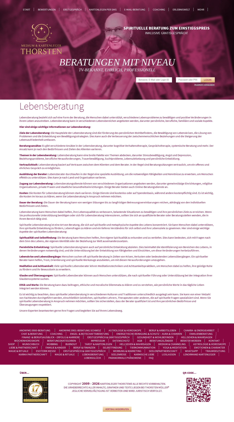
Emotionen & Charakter (209, 347)
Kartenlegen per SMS (103, 9)
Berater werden (190, 340)
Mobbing (52, 344)
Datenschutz (121, 340)
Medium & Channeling (172, 344)
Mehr (201, 9)
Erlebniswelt (181, 9)
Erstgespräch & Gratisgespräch (108, 337)
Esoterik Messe (46, 351)
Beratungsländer (161, 340)
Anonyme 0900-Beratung (34, 330)
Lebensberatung (93, 354)
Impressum (98, 340)
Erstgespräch (72, 9)
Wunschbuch (30, 344)
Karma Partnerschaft (33, 354)
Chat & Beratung (32, 333)
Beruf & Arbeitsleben (162, 330)
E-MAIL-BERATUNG (134, 9)
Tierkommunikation (142, 347)
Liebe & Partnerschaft (23, 347)
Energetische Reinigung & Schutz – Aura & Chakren (149, 333)
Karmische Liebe (144, 354)
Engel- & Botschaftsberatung (89, 333)
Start (26, 9)
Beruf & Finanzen (84, 347)
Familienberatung (201, 333)
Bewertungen (47, 9)
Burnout (71, 344)
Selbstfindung (112, 347)
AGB (139, 340)
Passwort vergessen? (204, 84)
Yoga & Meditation (175, 347)
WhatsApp (191, 351)
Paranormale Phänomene (124, 357)
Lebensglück (92, 357)
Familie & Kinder (56, 347)
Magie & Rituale (18, 351)
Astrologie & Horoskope (125, 330)
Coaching (159, 9)
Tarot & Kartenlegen (98, 344)
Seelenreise (118, 354)
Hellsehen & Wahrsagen (196, 337)
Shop (11, 344)
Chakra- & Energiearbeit (199, 330)
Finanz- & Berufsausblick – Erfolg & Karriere (51, 337)
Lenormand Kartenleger (199, 354)
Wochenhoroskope (27, 340)
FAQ (151, 357)
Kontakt (214, 340)
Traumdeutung (215, 351)
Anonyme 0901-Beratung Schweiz (80, 330)
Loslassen (169, 354)
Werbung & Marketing (127, 351)
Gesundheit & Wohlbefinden (155, 337)
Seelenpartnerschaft (163, 351)
